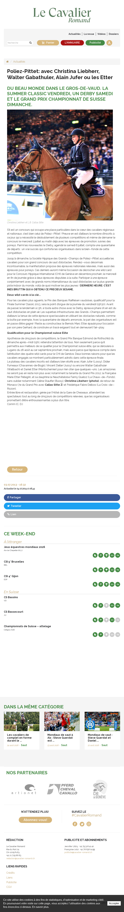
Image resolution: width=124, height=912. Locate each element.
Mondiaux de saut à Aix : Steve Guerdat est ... (60, 737)
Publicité (95, 42)
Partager (15, 497)
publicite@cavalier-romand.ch (78, 852)
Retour (17, 469)
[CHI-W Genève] (68, 789)
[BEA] (30, 789)
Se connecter (109, 43)
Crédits (10, 872)
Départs (100, 555)
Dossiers (114, 34)
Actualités (74, 34)
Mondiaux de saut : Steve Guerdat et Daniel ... (100, 737)
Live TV (117, 555)
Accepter (114, 903)
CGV (9, 886)
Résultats (106, 555)
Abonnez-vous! (35, 820)
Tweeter (15, 505)
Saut (24, 745)
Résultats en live (112, 555)
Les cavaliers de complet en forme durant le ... (19, 737)
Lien (13, 514)
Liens (9, 877)
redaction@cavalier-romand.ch (20, 858)
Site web (95, 555)
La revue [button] (89, 34)
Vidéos (101, 34)
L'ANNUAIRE (72, 42)
